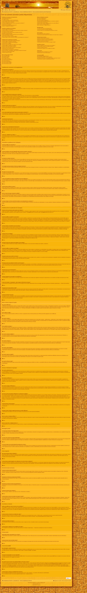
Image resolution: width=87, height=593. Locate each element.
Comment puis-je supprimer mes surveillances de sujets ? (46, 48)
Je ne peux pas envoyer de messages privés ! (44, 28)
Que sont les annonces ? (6, 60)
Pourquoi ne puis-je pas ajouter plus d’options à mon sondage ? (12, 44)
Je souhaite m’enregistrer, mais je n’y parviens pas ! (10, 20)
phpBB (33, 582)
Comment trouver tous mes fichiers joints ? (43, 52)
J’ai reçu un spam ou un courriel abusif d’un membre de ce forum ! (47, 30)
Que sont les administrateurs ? (42, 18)
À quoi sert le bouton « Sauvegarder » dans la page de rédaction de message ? (14, 50)
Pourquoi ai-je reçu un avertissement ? (8, 48)
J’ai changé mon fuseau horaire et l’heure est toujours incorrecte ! (12, 32)
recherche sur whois (67, 562)
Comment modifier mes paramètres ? (8, 29)
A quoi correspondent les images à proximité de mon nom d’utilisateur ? (13, 34)
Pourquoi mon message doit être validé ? (8, 51)
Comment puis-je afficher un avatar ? (7, 35)
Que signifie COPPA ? (5, 19)
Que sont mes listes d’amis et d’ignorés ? (43, 33)
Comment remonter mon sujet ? (7, 52)
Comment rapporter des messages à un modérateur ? (10, 49)
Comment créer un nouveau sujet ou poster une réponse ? (11, 40)
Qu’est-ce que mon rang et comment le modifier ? (9, 36)
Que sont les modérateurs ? (41, 19)
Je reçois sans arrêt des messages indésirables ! (44, 29)
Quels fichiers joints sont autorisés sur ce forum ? (44, 51)
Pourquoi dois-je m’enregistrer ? (7, 18)
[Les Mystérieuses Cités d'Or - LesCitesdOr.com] (67, 4)
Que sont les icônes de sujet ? (6, 63)
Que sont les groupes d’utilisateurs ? (42, 20)
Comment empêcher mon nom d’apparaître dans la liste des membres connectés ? (15, 30)
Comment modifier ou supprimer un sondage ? (9, 45)
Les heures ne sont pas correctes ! (7, 31)
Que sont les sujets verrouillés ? (7, 62)
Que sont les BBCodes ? (6, 55)
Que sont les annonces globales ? (7, 59)
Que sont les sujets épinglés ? (6, 61)
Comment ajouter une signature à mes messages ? (10, 42)
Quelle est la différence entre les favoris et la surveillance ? (46, 45)
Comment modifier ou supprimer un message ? (9, 41)
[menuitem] (3, 10)
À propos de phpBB (27, 550)
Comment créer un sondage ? (6, 43)
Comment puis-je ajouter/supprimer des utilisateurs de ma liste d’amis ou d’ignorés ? (50, 34)
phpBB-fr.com (38, 583)
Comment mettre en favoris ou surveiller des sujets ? (45, 46)
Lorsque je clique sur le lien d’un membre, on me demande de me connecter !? (15, 37)
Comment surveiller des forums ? (42, 47)
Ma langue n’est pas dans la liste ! (7, 33)
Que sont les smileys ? (5, 57)
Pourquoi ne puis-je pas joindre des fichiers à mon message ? (11, 47)
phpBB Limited (29, 549)
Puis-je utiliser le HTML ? (6, 56)
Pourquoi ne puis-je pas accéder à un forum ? (9, 46)
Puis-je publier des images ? (6, 58)
